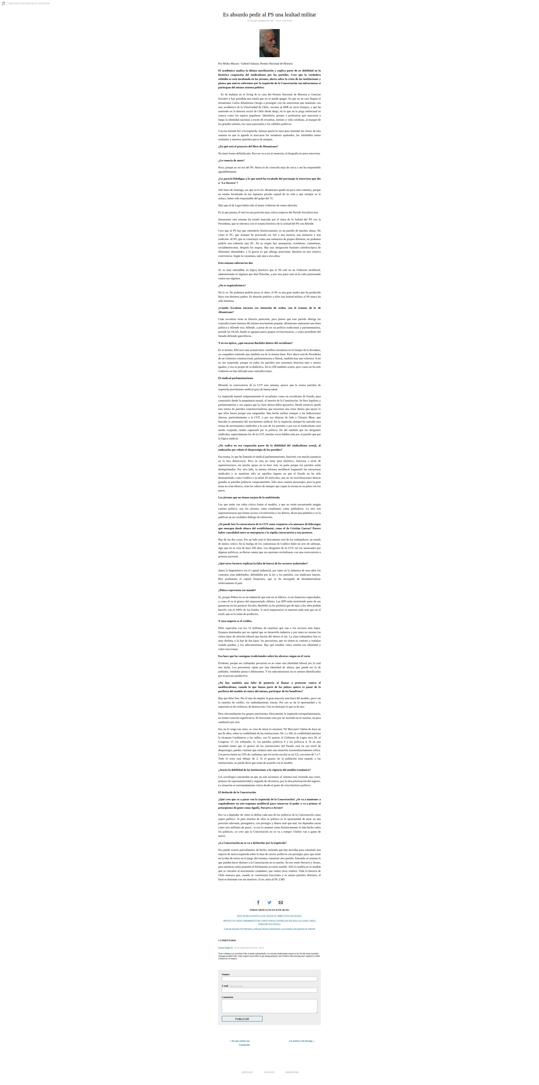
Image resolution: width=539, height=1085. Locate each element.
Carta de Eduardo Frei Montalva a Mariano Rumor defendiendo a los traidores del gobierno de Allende (269, 929)
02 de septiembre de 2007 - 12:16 (264, 21)
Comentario (227, 997)
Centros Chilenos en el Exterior (29, 3)
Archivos (269, 1072)
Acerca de (247, 1072)
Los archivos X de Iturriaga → (302, 1041)
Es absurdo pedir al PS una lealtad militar (269, 14)
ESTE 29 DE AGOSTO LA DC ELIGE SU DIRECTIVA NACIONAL (269, 916)
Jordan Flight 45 (225, 948)
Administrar (292, 1072)
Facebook (258, 902)
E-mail (232, 986)
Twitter (269, 902)
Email (280, 902)
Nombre (226, 974)
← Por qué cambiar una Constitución (239, 1043)
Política (287, 21)
